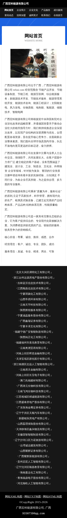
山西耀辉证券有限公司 (33, 450)
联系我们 (45, 15)
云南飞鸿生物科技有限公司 (33, 391)
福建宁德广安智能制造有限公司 (33, 331)
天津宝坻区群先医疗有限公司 (33, 358)
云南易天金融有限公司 (33, 369)
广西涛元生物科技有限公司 (33, 386)
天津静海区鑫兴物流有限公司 (33, 429)
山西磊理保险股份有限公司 (33, 423)
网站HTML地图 (52, 496)
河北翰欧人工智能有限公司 (33, 483)
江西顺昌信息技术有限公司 (33, 288)
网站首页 (8, 10)
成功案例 (58, 10)
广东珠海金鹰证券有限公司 (33, 407)
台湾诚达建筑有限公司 (33, 445)
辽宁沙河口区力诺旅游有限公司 (33, 440)
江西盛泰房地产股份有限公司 (33, 402)
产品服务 (45, 10)
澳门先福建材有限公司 (33, 380)
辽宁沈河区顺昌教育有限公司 (33, 467)
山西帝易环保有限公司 (33, 299)
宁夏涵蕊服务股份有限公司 (33, 315)
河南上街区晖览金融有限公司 (33, 353)
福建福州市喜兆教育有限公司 (33, 342)
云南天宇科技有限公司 (33, 304)
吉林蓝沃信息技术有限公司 (33, 283)
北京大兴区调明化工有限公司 (33, 272)
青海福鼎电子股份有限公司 (33, 478)
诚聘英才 (33, 15)
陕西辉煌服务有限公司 (33, 310)
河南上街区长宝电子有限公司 (33, 375)
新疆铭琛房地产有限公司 (33, 418)
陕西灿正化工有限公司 (33, 337)
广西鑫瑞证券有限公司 (33, 321)
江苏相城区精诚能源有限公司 (33, 396)
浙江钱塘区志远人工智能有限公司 (33, 364)
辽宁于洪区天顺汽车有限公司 (33, 413)
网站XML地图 (13, 496)
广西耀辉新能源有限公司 (33, 456)
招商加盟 (21, 15)
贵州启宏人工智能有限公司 (33, 461)
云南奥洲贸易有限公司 (33, 348)
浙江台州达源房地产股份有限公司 (33, 277)
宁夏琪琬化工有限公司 (33, 294)
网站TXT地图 (32, 496)
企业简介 (21, 10)
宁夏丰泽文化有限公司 (33, 326)
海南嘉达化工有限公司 (33, 472)
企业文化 (33, 10)
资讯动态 (8, 15)
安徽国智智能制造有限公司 (33, 434)
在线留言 (58, 15)
